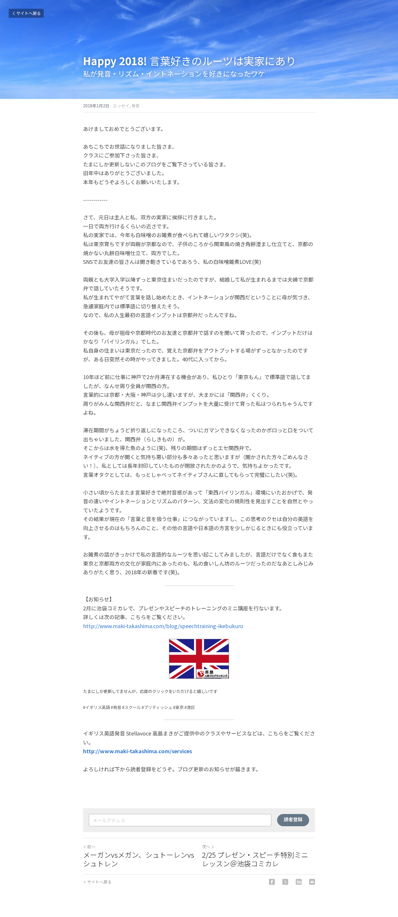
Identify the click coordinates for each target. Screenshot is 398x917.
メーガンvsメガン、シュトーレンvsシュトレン (138, 859)
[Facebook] (272, 882)
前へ (91, 847)
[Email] (312, 882)
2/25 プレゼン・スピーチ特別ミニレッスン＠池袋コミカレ (255, 859)
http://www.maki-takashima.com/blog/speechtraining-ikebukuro (163, 626)
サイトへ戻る (28, 13)
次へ (206, 847)
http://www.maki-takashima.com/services (137, 751)
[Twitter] (285, 882)
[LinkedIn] (299, 882)
